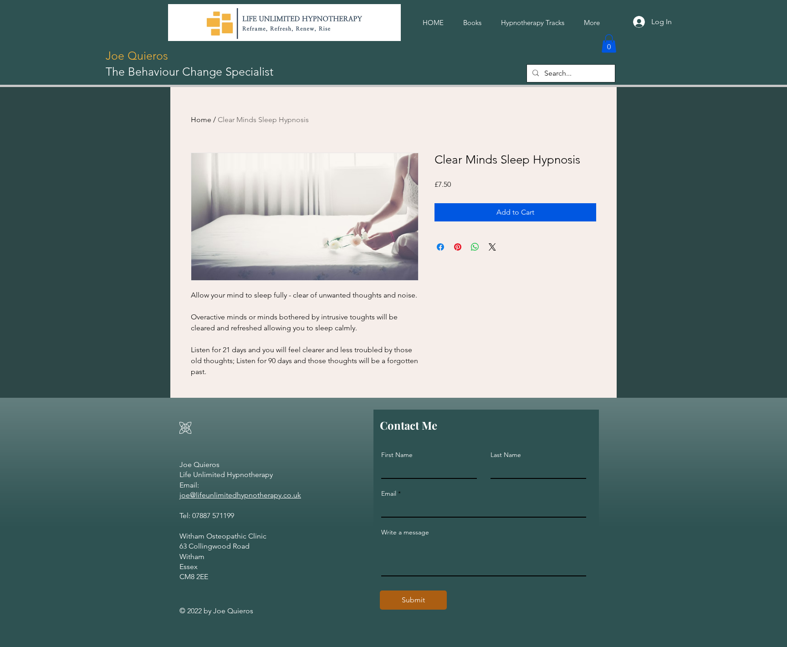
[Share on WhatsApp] (475, 246)
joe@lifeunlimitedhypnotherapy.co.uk (240, 495)
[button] (609, 43)
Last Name (506, 455)
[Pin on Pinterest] (457, 246)
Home (201, 119)
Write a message (405, 532)
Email (388, 493)
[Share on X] (492, 246)
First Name (397, 455)
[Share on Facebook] (440, 246)
